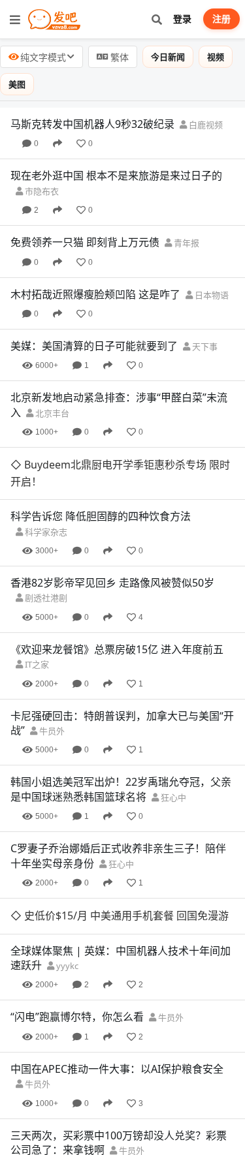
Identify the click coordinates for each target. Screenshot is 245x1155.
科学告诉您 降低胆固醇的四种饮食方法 (100, 516)
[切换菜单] (15, 20)
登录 (182, 18)
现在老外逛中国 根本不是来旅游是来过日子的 (116, 175)
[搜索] (156, 19)
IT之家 (36, 664)
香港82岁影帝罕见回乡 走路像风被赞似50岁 (112, 583)
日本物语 (211, 295)
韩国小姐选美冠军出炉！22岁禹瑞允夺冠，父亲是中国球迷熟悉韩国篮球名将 (120, 789)
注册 (221, 18)
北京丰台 (51, 413)
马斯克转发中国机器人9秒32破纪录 (92, 124)
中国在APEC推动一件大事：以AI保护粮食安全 (116, 1069)
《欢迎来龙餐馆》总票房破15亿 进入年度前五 (116, 649)
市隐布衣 (41, 191)
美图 (16, 84)
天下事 (204, 346)
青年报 (185, 243)
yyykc (66, 966)
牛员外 (51, 731)
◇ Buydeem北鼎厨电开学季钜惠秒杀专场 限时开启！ (120, 473)
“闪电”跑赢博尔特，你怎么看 (77, 1016)
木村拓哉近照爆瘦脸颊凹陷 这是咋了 (95, 294)
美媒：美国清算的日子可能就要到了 (94, 346)
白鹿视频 (205, 125)
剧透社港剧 (45, 598)
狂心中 (172, 797)
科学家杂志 (45, 532)
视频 (215, 57)
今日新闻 (168, 57)
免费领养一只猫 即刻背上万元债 (84, 242)
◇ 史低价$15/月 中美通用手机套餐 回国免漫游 (119, 915)
